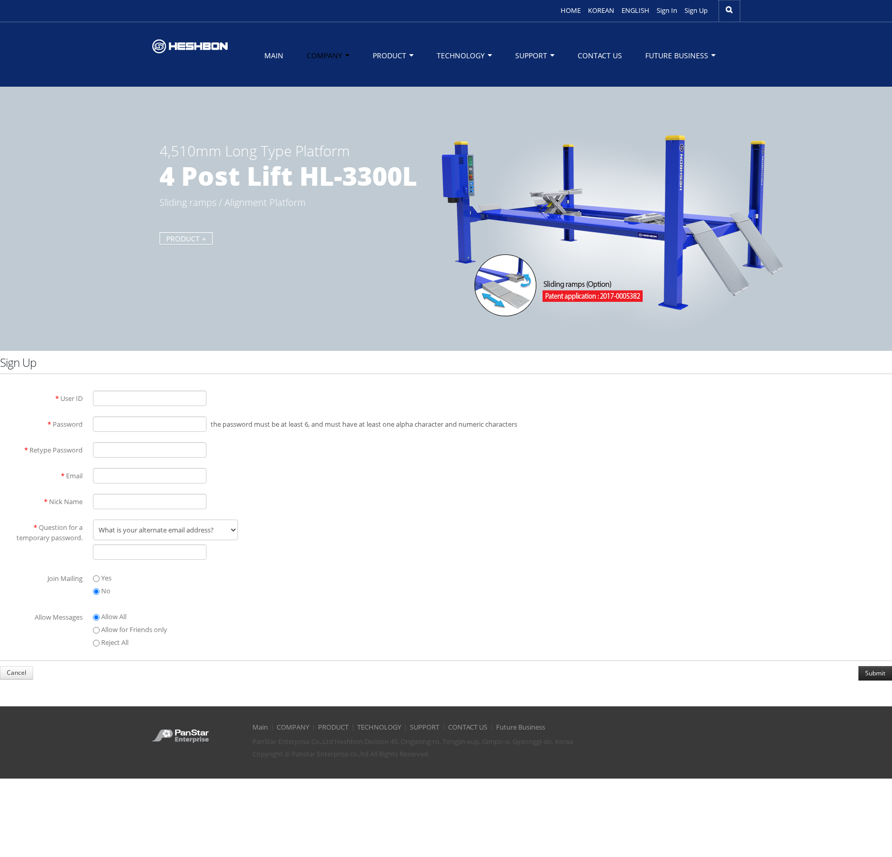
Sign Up (696, 10)
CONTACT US (600, 55)
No (105, 590)
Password (65, 424)
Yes (106, 578)
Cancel (16, 672)
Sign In (667, 10)
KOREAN (601, 10)
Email (72, 475)
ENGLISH (635, 10)
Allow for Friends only (133, 629)
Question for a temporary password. (50, 532)
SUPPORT (532, 55)
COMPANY (325, 55)
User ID (69, 398)
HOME (571, 10)
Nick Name (63, 501)
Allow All (113, 616)
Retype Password (53, 450)
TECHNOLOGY (462, 55)
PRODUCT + (186, 239)
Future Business (677, 55)
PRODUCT (390, 55)
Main (273, 55)
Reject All (114, 642)
